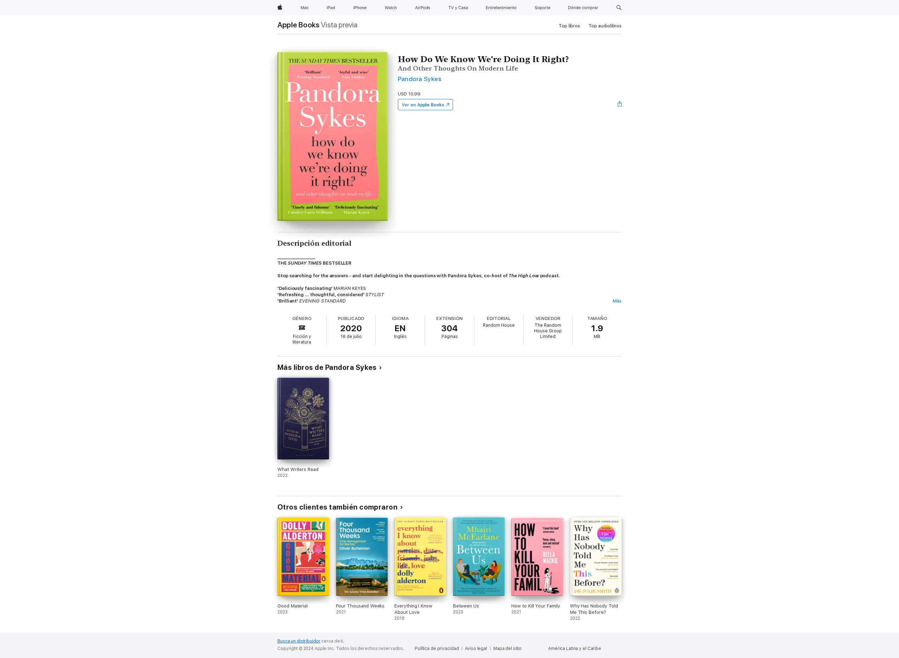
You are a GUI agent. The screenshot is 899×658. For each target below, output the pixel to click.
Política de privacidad (437, 648)
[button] (618, 7)
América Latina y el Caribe (574, 648)
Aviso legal (476, 648)
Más (617, 301)
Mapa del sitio (507, 648)
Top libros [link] (569, 25)
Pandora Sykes (419, 78)
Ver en (423, 104)
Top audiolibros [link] (605, 25)
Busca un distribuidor (298, 641)
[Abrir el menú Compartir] (620, 104)
